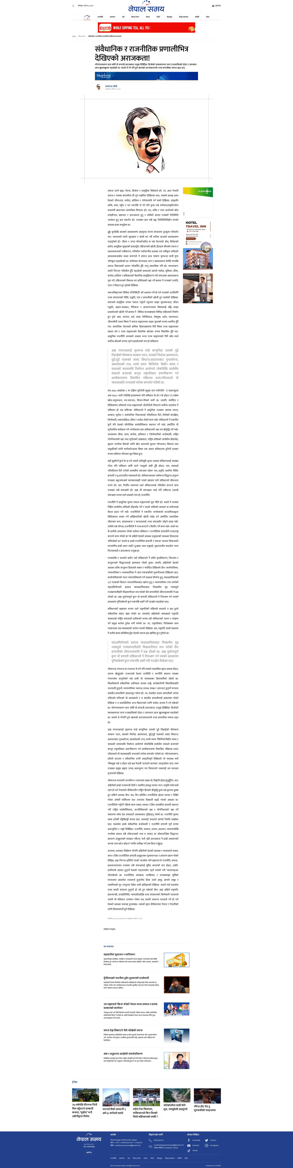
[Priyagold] (146, 27)
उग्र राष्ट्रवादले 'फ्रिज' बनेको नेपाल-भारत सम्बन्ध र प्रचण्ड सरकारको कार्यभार (130, 1006)
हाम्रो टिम (89, 1152)
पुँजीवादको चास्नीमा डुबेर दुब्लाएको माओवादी (126, 978)
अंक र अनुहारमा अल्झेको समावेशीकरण (123, 1054)
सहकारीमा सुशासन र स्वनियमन (119, 954)
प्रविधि (197, 17)
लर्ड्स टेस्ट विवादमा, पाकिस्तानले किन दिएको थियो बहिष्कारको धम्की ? (145, 1113)
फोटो (158, 17)
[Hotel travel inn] (198, 245)
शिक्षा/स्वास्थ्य (183, 17)
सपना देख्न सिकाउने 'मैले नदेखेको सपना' (123, 1030)
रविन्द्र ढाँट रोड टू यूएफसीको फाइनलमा (205, 1108)
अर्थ (123, 17)
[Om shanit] (198, 288)
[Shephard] (146, 76)
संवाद (148, 17)
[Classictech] (198, 202)
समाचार (112, 17)
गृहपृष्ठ (74, 36)
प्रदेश (207, 17)
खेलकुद (169, 17)
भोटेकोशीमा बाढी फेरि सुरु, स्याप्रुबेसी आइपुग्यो (175, 1107)
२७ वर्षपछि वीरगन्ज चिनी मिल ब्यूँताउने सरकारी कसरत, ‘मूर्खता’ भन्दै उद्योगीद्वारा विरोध (84, 1111)
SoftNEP (218, 1165)
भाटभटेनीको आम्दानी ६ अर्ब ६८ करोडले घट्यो (114, 1111)
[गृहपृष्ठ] (87, 17)
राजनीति (100, 17)
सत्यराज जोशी (111, 86)
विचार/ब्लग (135, 17)
